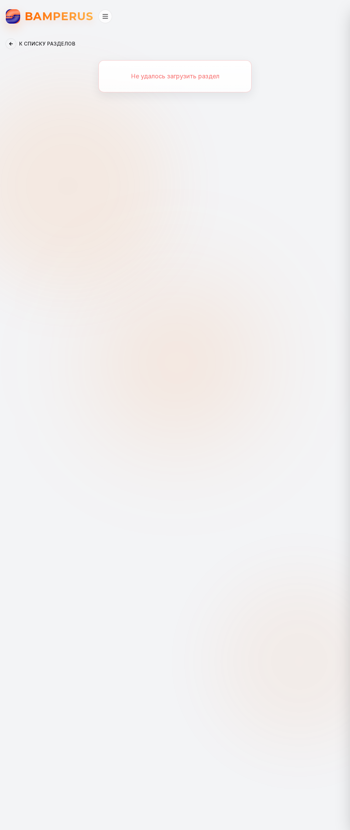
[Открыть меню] (105, 16)
